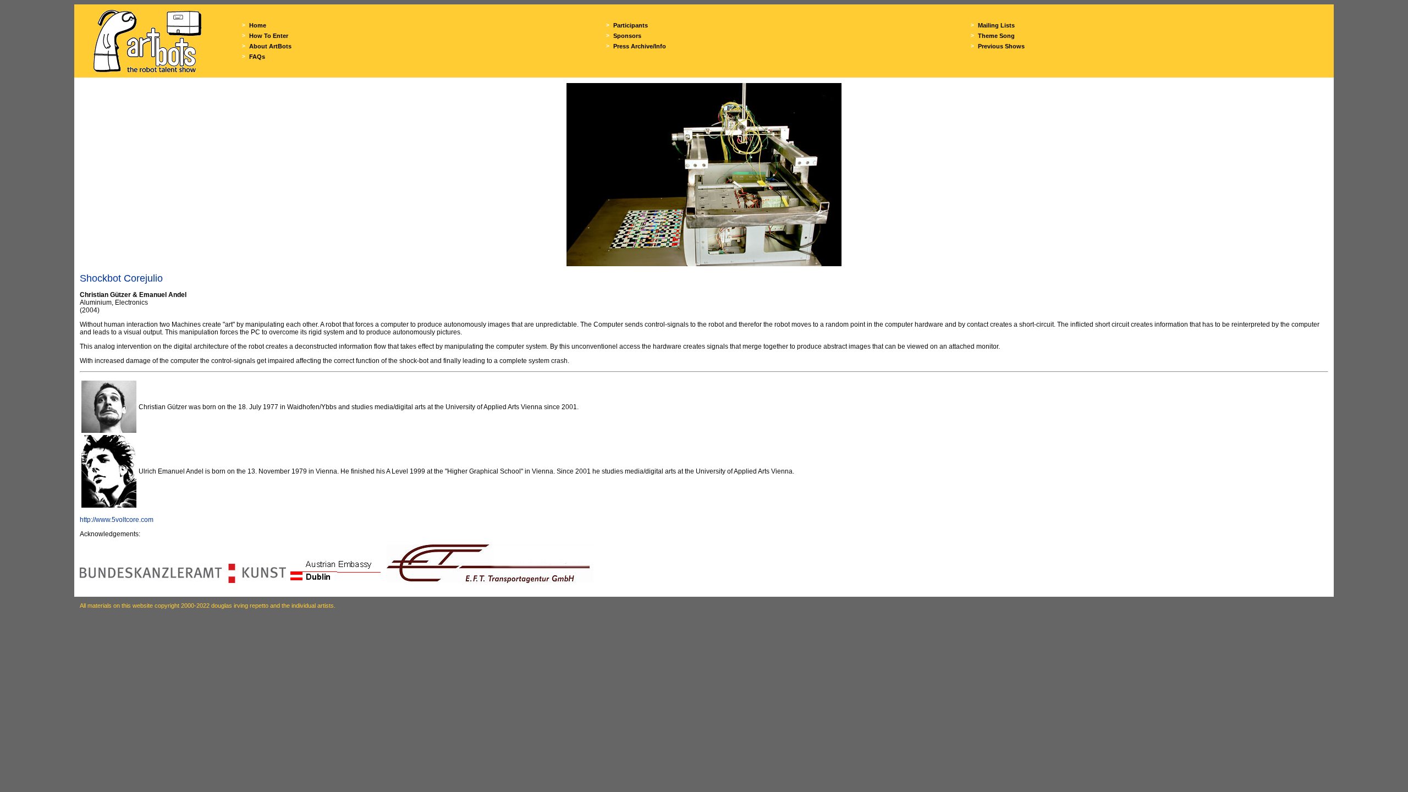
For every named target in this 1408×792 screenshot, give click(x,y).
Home (257, 25)
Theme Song (996, 35)
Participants (630, 25)
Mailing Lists (996, 25)
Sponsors (627, 35)
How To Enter (268, 35)
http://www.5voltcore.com (116, 520)
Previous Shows (1001, 46)
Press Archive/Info (639, 46)
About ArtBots (270, 46)
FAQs (257, 56)
